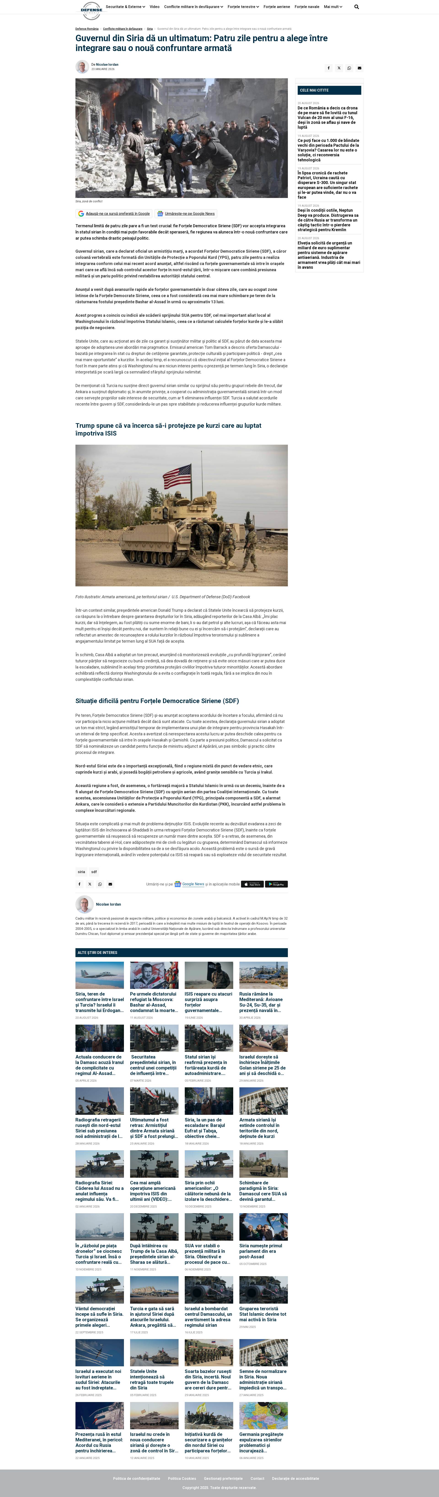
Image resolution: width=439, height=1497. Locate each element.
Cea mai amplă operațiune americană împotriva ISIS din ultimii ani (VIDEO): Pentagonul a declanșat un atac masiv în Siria (153, 1191)
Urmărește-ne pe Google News (190, 213)
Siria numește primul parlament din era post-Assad (260, 1251)
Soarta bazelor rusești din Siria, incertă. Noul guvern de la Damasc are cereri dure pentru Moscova (208, 1380)
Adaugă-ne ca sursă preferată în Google (118, 213)
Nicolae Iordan (107, 64)
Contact (257, 1478)
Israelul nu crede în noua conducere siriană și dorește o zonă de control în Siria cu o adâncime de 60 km (154, 1443)
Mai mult (332, 7)
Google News (193, 884)
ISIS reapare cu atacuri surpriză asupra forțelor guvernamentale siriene (208, 1002)
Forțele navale (307, 7)
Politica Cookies (182, 1478)
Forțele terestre (241, 7)
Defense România (87, 28)
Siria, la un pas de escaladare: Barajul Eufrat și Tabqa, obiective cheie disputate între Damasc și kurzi (209, 1128)
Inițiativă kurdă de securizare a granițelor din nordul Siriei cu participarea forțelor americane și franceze (209, 1443)
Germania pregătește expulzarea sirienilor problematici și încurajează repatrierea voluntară (261, 1443)
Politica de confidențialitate (136, 1478)
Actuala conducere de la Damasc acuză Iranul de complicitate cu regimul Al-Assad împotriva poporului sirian (99, 1065)
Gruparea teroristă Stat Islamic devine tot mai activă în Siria (262, 1314)
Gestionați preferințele (223, 1478)
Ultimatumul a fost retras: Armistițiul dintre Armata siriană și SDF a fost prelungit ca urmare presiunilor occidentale (153, 1128)
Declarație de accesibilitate (295, 1478)
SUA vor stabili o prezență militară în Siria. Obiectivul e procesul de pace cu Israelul (206, 1254)
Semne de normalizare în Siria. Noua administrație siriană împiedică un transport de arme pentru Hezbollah (262, 1380)
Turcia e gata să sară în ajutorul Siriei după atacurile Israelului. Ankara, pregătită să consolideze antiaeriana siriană (152, 1317)
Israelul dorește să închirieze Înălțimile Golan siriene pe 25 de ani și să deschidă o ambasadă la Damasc (262, 1065)
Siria (150, 28)
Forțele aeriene (277, 7)
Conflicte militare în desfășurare (192, 7)
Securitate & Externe (124, 7)
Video (155, 7)
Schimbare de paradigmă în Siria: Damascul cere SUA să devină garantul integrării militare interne (263, 1191)
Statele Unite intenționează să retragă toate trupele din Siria (152, 1380)
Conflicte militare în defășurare (122, 28)
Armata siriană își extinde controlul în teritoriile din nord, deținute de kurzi (259, 1128)
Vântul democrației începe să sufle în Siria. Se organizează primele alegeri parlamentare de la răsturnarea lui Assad (99, 1317)
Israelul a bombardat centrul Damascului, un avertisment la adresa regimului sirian (208, 1317)
